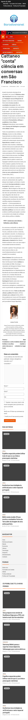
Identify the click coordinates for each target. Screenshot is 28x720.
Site (5, 397)
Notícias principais (8, 40)
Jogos (4, 610)
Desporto (16, 48)
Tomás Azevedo (15, 460)
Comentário (7, 363)
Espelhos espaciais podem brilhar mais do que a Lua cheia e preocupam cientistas (13, 455)
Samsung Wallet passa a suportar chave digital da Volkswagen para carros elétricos (14, 646)
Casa (11, 36)
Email (6, 391)
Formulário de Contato (15, 3)
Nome (6, 386)
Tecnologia (6, 48)
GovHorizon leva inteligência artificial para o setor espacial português (12, 487)
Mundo (20, 40)
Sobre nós (5, 3)
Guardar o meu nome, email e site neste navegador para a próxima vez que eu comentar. (14, 404)
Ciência (14, 44)
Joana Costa (5, 86)
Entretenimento (8, 52)
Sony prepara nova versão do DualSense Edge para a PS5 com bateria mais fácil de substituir (13, 615)
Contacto (19, 52)
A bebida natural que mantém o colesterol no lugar (20, 343)
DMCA (24, 3)
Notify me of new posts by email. (14, 416)
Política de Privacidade (19, 6)
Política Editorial (7, 6)
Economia (5, 44)
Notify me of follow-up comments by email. (14, 412)
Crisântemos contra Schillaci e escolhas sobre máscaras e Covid (8, 344)
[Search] (25, 36)
